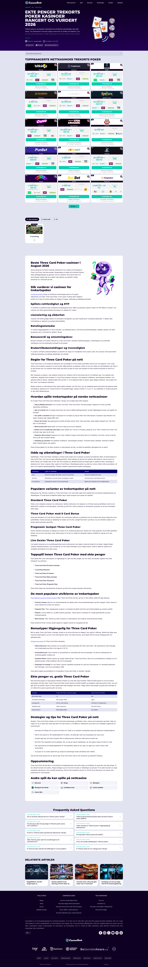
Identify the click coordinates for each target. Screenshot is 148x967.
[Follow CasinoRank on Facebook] (100, 933)
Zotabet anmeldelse (74, 170)
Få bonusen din (41, 84)
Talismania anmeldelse (41, 114)
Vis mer (73, 206)
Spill (81, 3)
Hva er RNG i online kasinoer (69, 910)
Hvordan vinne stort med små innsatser (69, 907)
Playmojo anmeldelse (107, 170)
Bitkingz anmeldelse (41, 87)
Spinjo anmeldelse (107, 87)
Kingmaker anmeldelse (107, 199)
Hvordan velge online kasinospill (68, 903)
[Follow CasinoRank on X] (108, 933)
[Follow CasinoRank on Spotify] (117, 933)
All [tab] (56, 219)
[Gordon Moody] (71, 949)
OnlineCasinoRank (37, 294)
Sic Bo (42, 907)
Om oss (101, 900)
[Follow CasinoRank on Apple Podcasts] (121, 933)
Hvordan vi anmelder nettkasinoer (101, 907)
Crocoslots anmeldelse (41, 142)
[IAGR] (35, 949)
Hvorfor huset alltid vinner (68, 900)
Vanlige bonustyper (37, 641)
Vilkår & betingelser (45, 964)
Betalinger (100, 3)
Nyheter (120, 3)
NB (27, 933)
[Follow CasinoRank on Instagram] (104, 933)
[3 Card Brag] (34, 233)
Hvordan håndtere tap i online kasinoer (69, 913)
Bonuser (90, 3)
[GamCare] (56, 949)
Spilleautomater (41, 910)
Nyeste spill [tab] (46, 219)
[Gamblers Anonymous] (44, 949)
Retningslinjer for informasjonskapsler (77, 964)
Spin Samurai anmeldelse (74, 142)
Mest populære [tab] (33, 219)
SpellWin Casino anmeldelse (107, 114)
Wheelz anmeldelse (41, 199)
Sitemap (106, 964)
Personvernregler (101, 910)
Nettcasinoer (71, 3)
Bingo (42, 900)
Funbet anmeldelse (41, 170)
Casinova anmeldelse (74, 114)
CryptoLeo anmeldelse (74, 87)
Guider (111, 3)
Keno (41, 903)
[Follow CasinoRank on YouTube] (113, 933)
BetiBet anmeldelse (74, 199)
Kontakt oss (101, 903)
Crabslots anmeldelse (107, 142)
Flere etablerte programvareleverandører (44, 598)
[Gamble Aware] (94, 949)
